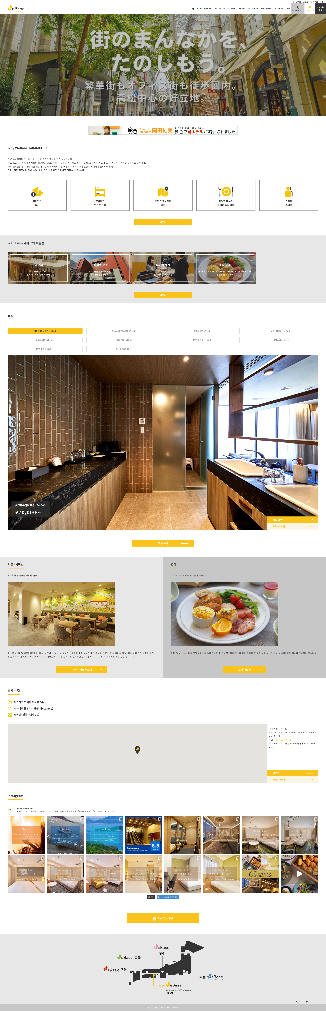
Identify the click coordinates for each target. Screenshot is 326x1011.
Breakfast (266, 8)
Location (278, 8)
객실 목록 (163, 543)
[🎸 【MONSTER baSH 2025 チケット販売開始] (26, 835)
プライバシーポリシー (304, 1001)
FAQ (288, 8)
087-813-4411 (283, 739)
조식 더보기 (244, 669)
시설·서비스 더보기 (81, 669)
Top (193, 8)
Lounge (242, 8)
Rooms (231, 8)
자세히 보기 (279, 526)
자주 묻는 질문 (165, 918)
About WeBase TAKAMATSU (211, 8)
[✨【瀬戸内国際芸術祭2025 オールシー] (65, 835)
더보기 (163, 222)
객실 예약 (278, 520)
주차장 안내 (279, 780)
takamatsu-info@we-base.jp (178, 990)
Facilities (253, 8)
